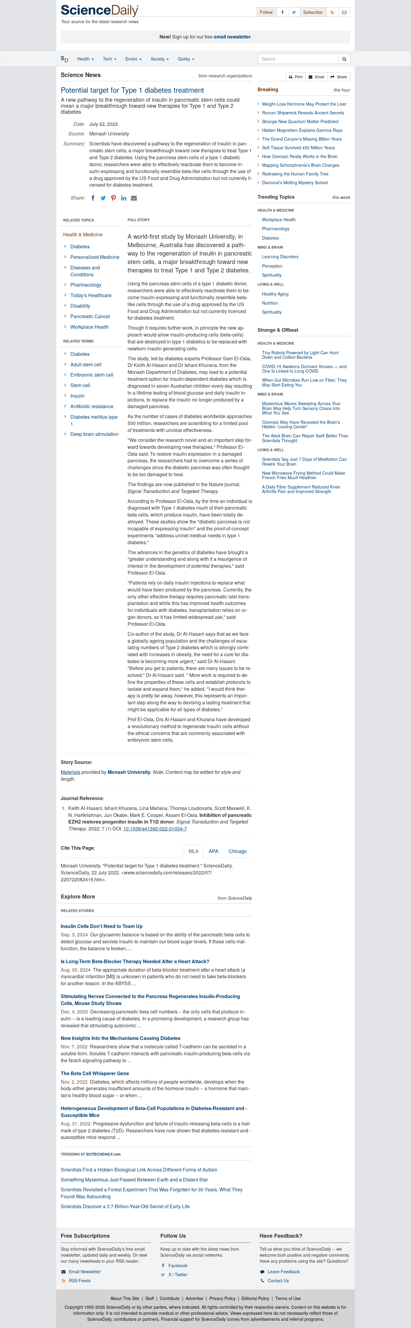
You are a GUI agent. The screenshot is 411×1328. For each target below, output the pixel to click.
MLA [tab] (194, 851)
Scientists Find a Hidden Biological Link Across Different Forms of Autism (139, 1169)
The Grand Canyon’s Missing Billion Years (302, 139)
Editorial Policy (255, 1298)
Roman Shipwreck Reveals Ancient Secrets (303, 113)
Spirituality (272, 275)
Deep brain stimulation (94, 433)
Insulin (77, 395)
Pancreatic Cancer (90, 316)
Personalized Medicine (94, 256)
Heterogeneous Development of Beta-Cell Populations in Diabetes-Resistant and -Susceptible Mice (154, 1112)
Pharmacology (85, 284)
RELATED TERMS (78, 341)
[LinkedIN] (123, 198)
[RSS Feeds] (332, 12)
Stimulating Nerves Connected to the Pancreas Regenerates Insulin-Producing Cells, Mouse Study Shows (150, 1000)
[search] (344, 59)
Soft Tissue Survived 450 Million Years (298, 147)
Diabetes (80, 246)
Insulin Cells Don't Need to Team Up (102, 926)
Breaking (268, 89)
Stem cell (80, 385)
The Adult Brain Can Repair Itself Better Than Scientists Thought (305, 438)
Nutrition (270, 303)
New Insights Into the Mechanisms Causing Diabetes (121, 1038)
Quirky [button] (184, 59)
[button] (296, 76)
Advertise (194, 1298)
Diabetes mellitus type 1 (94, 420)
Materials (70, 771)
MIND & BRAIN (270, 247)
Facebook (177, 1265)
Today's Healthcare (91, 295)
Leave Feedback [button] (284, 1271)
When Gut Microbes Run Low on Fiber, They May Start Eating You (304, 382)
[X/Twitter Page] (294, 12)
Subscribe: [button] (313, 12)
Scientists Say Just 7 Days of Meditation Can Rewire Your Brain (304, 461)
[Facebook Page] (283, 12)
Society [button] (158, 59)
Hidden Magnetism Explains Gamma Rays (302, 130)
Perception (272, 266)
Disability (80, 305)
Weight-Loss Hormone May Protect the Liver (304, 104)
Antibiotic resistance (91, 406)
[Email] (134, 198)
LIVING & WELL (271, 284)
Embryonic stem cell (91, 374)
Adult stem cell (86, 364)
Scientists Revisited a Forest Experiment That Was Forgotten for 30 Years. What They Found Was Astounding (152, 1193)
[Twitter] (103, 198)
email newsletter (232, 36)
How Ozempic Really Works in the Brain (300, 156)
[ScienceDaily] (100, 10)
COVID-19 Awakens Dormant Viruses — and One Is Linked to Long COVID (304, 368)
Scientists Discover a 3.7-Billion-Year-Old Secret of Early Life (125, 1206)
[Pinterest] (113, 198)
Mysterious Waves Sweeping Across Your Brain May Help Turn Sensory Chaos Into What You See (301, 408)
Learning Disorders (280, 256)
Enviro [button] (132, 59)
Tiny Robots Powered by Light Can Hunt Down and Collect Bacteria (300, 354)
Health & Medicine (83, 234)
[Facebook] (93, 198)
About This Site (124, 1298)
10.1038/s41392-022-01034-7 (155, 828)
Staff (149, 1298)
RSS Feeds (80, 1280)
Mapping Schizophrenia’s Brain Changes (300, 165)
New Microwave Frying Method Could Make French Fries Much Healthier (303, 475)
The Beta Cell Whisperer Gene (95, 1073)
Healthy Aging (275, 294)
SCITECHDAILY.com (103, 1154)
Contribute (170, 1298)
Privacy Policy (222, 1298)
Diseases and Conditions (85, 271)
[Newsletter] (344, 12)
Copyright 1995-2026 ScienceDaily (98, 1307)
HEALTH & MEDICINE (276, 210)
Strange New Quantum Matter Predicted (300, 121)
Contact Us (278, 1280)
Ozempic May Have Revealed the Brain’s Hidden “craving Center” (301, 424)
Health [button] (84, 59)
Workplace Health (89, 326)
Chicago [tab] (238, 851)
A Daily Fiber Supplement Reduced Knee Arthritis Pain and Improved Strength (301, 489)
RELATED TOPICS (78, 220)
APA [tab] (213, 851)
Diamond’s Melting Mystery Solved (295, 182)
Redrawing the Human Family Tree (295, 174)
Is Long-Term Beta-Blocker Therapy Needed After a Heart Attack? (135, 961)
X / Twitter (177, 1274)
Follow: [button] (266, 12)
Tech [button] (108, 59)
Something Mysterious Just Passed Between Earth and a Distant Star (134, 1179)
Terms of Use (288, 1298)
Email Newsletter (85, 1271)
